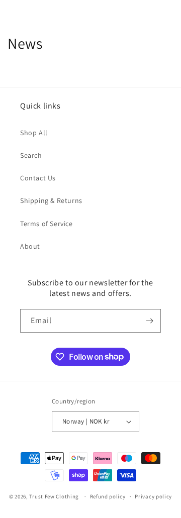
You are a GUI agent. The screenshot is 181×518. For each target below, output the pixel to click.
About (30, 246)
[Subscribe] (149, 321)
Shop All (34, 132)
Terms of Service (46, 223)
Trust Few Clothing (54, 496)
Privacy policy (153, 496)
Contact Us (38, 177)
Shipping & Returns (51, 200)
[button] (20, 11)
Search (31, 155)
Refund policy (108, 496)
